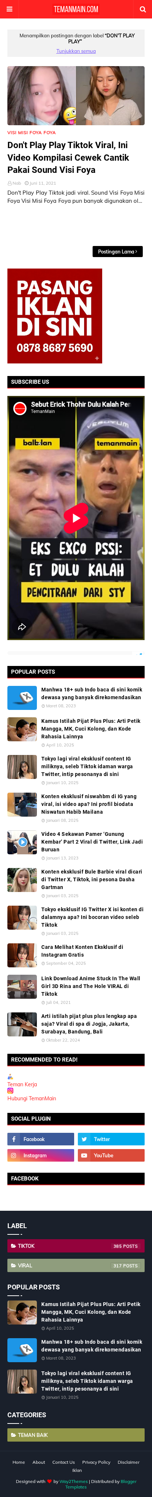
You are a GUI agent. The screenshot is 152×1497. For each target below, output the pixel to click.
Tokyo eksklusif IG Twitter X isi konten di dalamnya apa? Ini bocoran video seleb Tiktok (92, 917)
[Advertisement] (79, 225)
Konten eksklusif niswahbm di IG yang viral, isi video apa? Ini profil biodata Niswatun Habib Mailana (89, 804)
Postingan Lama (116, 251)
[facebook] (40, 1139)
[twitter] (111, 1139)
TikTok (70, 1246)
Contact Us (63, 1462)
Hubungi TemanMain (31, 1098)
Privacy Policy (96, 1462)
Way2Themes (73, 1481)
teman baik (33, 1435)
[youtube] (111, 1155)
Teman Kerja (22, 1084)
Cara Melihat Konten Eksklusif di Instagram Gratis (82, 951)
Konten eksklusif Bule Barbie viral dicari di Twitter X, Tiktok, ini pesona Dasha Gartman (91, 879)
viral (70, 1265)
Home (19, 1462)
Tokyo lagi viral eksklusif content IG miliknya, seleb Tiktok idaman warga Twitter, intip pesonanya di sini (87, 766)
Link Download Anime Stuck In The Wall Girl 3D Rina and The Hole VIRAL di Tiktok (91, 986)
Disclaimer (128, 1462)
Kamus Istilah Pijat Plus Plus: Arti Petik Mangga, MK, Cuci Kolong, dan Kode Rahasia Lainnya (91, 728)
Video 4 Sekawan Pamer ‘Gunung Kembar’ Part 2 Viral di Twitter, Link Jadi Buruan (92, 841)
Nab (17, 183)
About (38, 1462)
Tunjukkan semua (76, 51)
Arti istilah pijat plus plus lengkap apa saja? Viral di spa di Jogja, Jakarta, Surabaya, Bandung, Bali (89, 1024)
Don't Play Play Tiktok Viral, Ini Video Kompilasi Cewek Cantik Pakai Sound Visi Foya (68, 157)
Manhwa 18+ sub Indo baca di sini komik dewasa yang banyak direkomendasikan (91, 693)
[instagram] (40, 1155)
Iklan (77, 1470)
